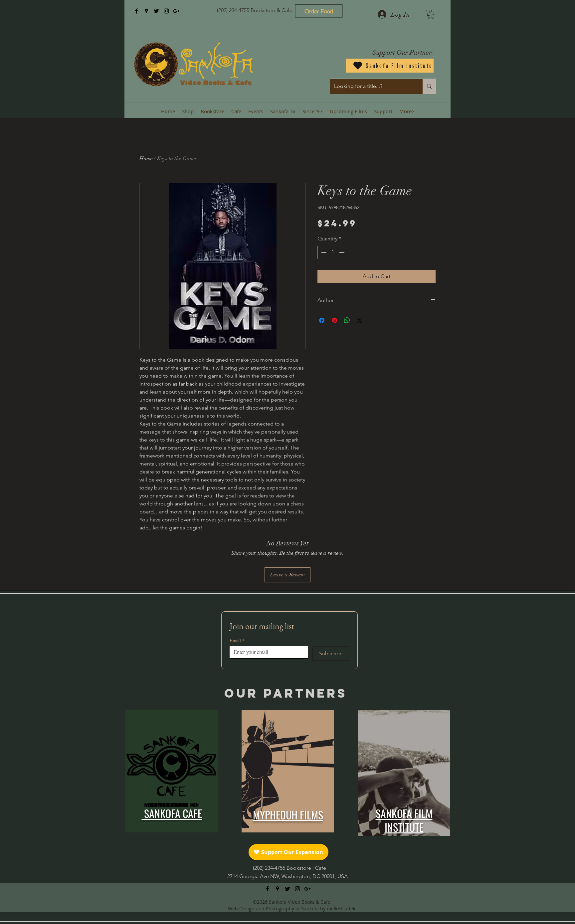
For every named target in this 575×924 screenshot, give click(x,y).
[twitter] (156, 11)
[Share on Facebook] (322, 320)
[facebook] (136, 11)
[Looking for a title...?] (429, 86)
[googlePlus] (176, 11)
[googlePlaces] (146, 11)
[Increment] (342, 252)
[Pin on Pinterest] (334, 320)
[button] (430, 14)
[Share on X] (360, 320)
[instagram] (166, 11)
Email (237, 640)
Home (146, 158)
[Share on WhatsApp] (347, 320)
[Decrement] (323, 252)
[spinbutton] (333, 252)
